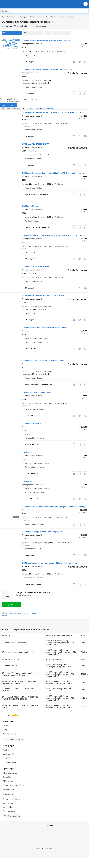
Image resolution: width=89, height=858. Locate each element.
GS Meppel (27, 452)
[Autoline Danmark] (15, 4)
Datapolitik (7, 777)
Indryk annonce (11, 605)
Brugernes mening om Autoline (14, 785)
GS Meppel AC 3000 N (31, 424)
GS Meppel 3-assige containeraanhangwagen (42, 532)
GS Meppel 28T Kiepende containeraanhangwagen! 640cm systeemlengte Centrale (21, 674)
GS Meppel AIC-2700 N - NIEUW (35, 144)
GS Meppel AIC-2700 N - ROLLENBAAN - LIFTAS (43, 296)
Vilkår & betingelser (10, 773)
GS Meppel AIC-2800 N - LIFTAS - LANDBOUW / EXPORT (47, 40)
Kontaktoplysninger (10, 734)
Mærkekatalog (8, 789)
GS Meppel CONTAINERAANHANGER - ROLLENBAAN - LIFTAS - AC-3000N (55, 235)
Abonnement (8, 105)
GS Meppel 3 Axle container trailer (37, 392)
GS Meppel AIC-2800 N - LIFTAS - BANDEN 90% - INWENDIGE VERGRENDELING (21, 698)
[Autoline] (2, 16)
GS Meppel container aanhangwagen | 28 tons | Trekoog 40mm (49, 563)
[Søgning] (85, 11)
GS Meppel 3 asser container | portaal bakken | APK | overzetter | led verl (53, 173)
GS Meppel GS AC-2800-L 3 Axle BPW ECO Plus (43, 361)
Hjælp (5, 730)
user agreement (48, 108)
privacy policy (34, 108)
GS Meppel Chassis (30, 206)
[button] (85, 4)
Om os (5, 726)
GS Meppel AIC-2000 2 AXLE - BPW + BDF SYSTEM (44, 327)
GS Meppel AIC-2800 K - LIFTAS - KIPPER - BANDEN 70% (47, 70)
